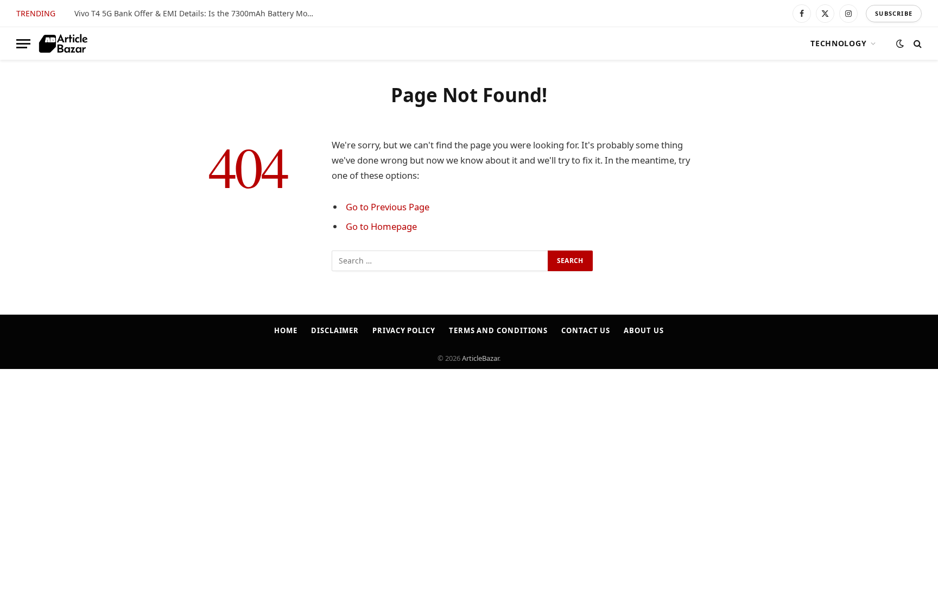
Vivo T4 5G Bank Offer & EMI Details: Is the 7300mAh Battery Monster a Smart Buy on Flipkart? (196, 13)
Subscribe (893, 13)
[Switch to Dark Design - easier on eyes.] (900, 43)
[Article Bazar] (63, 43)
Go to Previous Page (387, 207)
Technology (838, 43)
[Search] (916, 44)
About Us (643, 330)
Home (285, 330)
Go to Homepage (381, 226)
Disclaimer (335, 330)
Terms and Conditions (498, 330)
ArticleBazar (480, 358)
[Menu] (23, 44)
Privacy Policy (403, 330)
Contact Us (585, 330)
